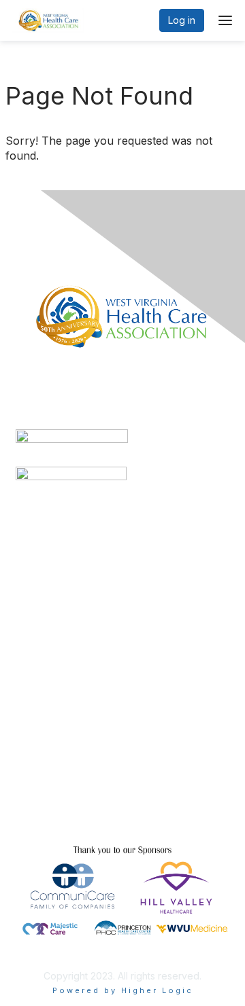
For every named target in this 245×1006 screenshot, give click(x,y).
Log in (181, 20)
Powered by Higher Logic (122, 990)
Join (25, 724)
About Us (36, 813)
